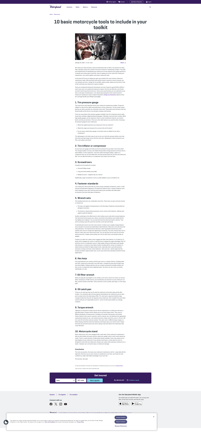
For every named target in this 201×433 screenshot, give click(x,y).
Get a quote (94, 380)
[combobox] (56, 380)
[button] (71, 7)
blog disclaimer (119, 365)
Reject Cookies (120, 421)
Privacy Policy (80, 422)
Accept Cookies (120, 417)
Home (51, 14)
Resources (57, 14)
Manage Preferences (121, 426)
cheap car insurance (110, 94)
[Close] (153, 416)
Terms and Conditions (50, 422)
